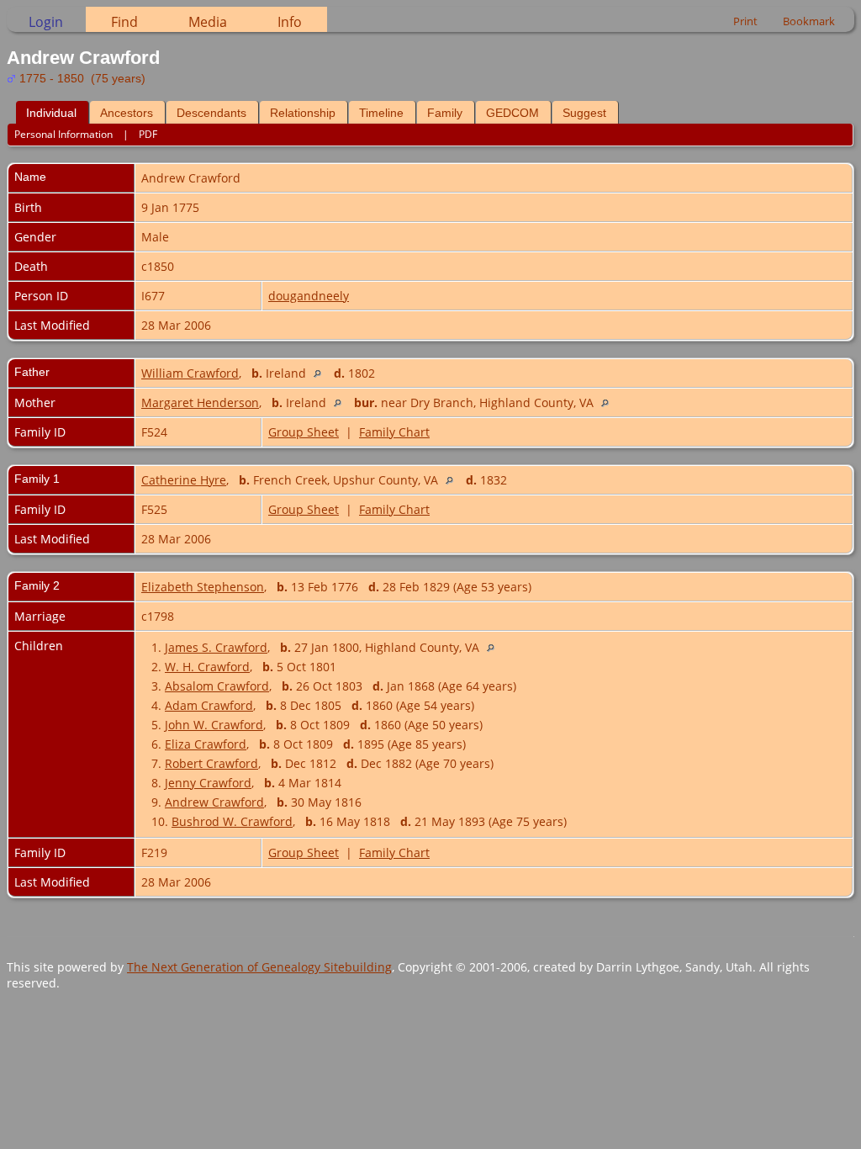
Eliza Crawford (205, 744)
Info (289, 22)
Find (124, 22)
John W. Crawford (214, 725)
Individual (51, 112)
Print (745, 21)
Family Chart (394, 432)
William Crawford (190, 373)
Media (207, 22)
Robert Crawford (211, 763)
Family (444, 112)
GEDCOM (512, 112)
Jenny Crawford (208, 783)
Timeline (381, 112)
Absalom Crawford (217, 686)
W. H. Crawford (207, 667)
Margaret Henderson (200, 402)
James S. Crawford (216, 647)
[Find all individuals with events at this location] (321, 373)
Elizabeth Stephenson (202, 587)
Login (46, 22)
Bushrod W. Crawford (232, 821)
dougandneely (308, 296)
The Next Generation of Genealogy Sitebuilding (259, 967)
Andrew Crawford (214, 802)
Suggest (584, 112)
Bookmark (809, 21)
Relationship (302, 112)
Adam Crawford (209, 705)
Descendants (211, 112)
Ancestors (126, 112)
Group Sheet (303, 432)
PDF (148, 134)
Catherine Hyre (183, 480)
